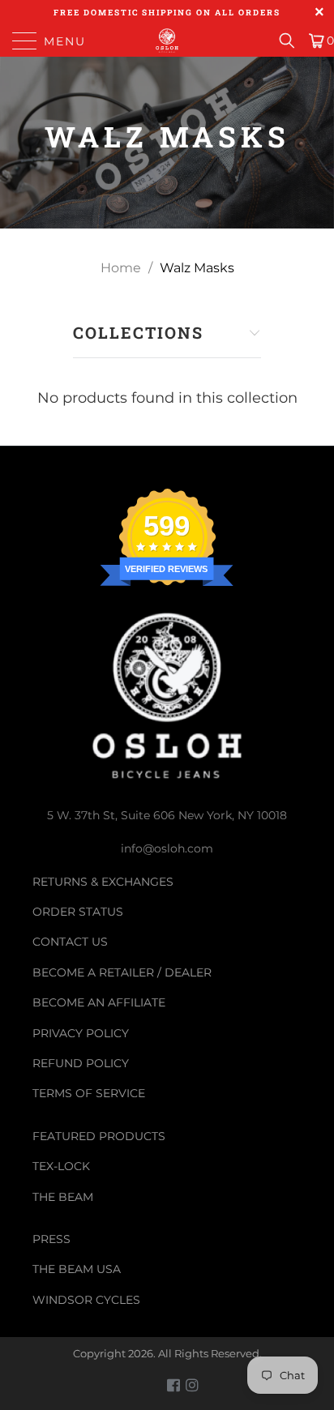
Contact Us (70, 941)
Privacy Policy (80, 1033)
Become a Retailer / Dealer (122, 972)
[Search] (292, 40)
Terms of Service (88, 1093)
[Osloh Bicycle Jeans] (167, 40)
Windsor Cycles (86, 1299)
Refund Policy (80, 1063)
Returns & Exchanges (102, 881)
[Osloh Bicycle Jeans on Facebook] (173, 1385)
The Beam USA (76, 1269)
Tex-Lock (61, 1166)
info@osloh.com (167, 848)
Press (51, 1239)
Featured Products (98, 1136)
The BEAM (62, 1197)
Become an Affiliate (98, 1002)
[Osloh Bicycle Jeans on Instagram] (192, 1385)
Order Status (77, 911)
